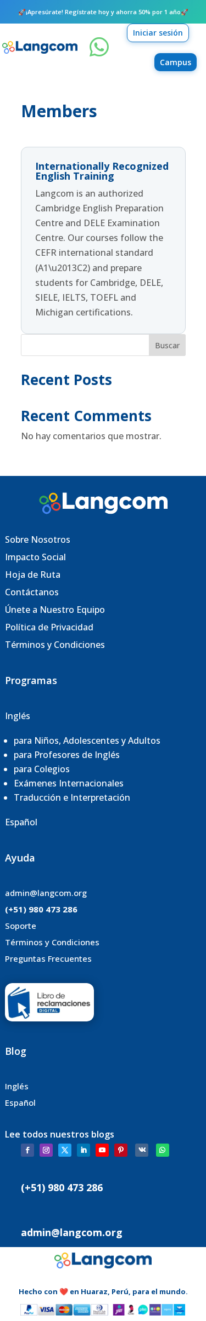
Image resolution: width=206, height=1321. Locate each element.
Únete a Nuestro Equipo (56, 610)
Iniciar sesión (158, 32)
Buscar (167, 345)
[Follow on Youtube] (102, 1150)
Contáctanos (32, 592)
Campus (175, 62)
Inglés (17, 716)
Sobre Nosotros (37, 539)
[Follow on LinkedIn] (83, 1150)
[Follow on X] (64, 1150)
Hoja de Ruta (32, 574)
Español (21, 822)
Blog (15, 1051)
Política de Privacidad (49, 627)
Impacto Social (35, 557)
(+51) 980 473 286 (41, 909)
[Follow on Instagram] (46, 1150)
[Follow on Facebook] (27, 1150)
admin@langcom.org (46, 892)
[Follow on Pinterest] (120, 1150)
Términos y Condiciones (55, 645)
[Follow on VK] (141, 1150)
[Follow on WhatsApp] (162, 1150)
